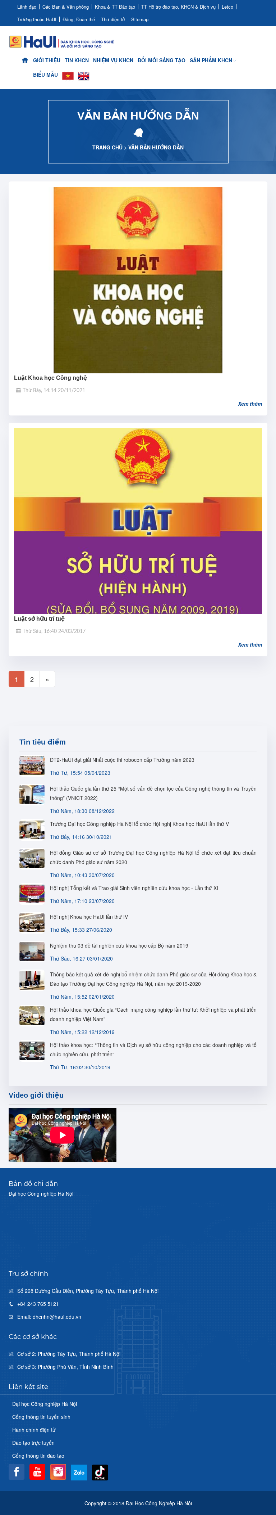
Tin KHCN (77, 60)
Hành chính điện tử (34, 1429)
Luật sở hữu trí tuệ (39, 619)
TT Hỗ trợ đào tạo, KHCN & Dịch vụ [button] (178, 6)
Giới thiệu (46, 60)
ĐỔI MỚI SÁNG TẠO (161, 60)
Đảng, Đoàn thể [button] (79, 19)
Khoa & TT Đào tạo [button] (115, 6)
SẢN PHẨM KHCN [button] (211, 60)
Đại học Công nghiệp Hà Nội (44, 1403)
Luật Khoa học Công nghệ (50, 378)
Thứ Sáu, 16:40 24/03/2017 (54, 631)
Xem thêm (250, 403)
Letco (227, 6)
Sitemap (139, 19)
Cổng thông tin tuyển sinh (41, 1416)
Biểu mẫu (45, 74)
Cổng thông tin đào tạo (38, 1455)
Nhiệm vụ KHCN (113, 60)
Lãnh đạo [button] (26, 6)
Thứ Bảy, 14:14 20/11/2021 (54, 390)
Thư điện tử (113, 19)
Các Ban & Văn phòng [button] (65, 6)
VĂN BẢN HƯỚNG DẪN (156, 147)
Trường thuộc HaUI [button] (36, 19)
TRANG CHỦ (107, 147)
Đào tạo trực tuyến (33, 1442)
